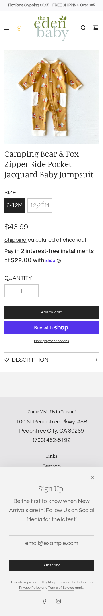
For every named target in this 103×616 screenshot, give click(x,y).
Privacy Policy (30, 588)
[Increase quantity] (32, 291)
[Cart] (96, 27)
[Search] (83, 27)
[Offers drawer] (19, 27)
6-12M (15, 205)
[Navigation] (6, 27)
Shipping (15, 240)
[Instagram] (58, 601)
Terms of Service (61, 588)
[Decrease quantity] (11, 291)
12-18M (39, 205)
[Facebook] (44, 601)
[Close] (92, 477)
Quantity (18, 278)
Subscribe (52, 565)
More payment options (51, 341)
